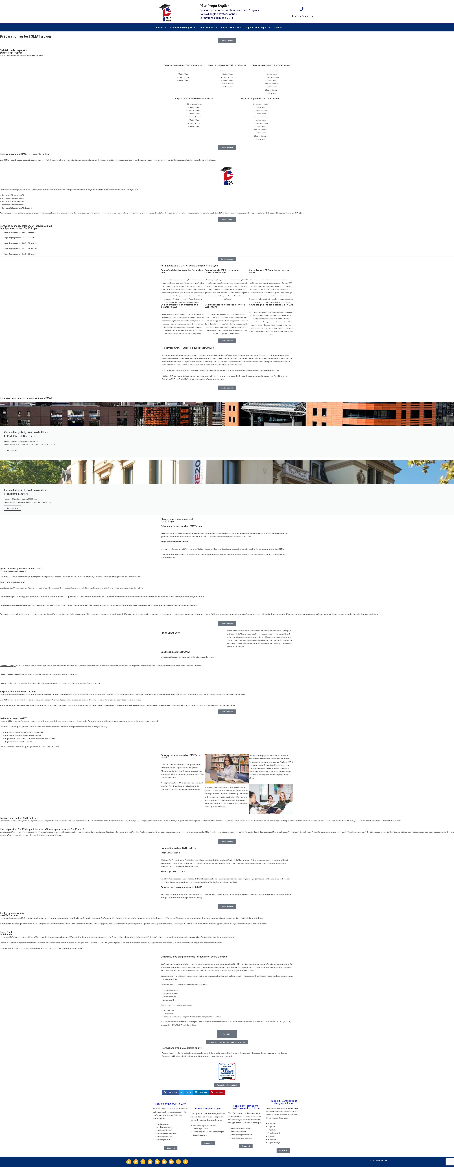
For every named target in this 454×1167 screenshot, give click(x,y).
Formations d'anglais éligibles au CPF (182, 1048)
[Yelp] (178, 1161)
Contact (278, 27)
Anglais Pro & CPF (230, 27)
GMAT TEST (55, 747)
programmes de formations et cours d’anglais (271, 964)
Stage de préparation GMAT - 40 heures (20, 248)
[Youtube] (150, 1161)
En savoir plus (12, 450)
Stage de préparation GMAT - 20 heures (20, 238)
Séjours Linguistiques (257, 27)
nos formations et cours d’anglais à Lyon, (188, 1022)
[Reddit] (164, 1161)
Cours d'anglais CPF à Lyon (170, 1103)
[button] (227, 232)
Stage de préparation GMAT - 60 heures (20, 254)
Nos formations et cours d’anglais (172, 964)
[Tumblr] (185, 1161)
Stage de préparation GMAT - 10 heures (20, 232)
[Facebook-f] (128, 1161)
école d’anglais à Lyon (211, 1114)
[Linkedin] (157, 1161)
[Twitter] (135, 1161)
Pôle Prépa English (214, 6)
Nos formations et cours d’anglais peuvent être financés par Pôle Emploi (212, 967)
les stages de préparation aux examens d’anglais (219, 1022)
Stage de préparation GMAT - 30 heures (20, 243)
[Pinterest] (171, 1161)
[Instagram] (142, 1161)
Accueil (160, 27)
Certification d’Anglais (181, 27)
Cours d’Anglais (207, 27)
